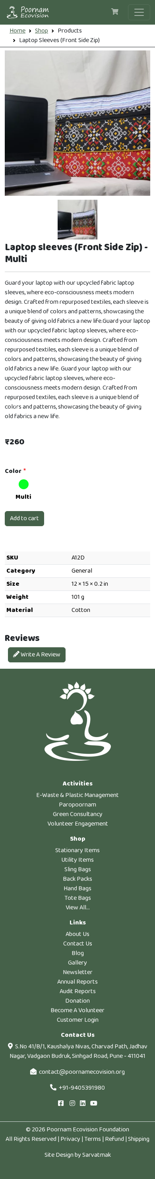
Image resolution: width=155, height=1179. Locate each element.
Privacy (70, 1139)
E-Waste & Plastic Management (77, 795)
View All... (78, 908)
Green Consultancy (78, 814)
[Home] (31, 12)
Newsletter (78, 972)
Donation (77, 1001)
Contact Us (77, 944)
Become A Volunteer (77, 1010)
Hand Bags (77, 888)
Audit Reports (78, 991)
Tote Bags (77, 898)
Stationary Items (77, 850)
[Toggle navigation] (139, 12)
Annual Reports (77, 982)
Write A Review (39, 655)
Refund (114, 1139)
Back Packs (77, 879)
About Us (77, 934)
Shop (41, 31)
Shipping (138, 1139)
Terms (92, 1139)
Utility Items (77, 860)
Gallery (77, 963)
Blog (78, 953)
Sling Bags (77, 869)
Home (17, 31)
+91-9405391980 (82, 1088)
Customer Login (78, 1020)
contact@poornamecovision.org (82, 1072)
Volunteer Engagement (77, 824)
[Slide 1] (77, 219)
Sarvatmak (96, 1155)
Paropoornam (77, 805)
